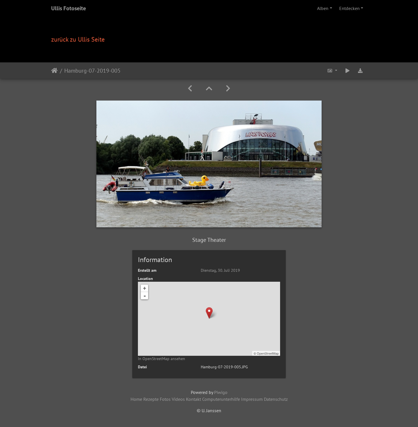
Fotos (165, 399)
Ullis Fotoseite (68, 8)
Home (136, 399)
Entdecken (349, 8)
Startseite (54, 70)
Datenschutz (276, 399)
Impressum (252, 399)
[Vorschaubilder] (209, 88)
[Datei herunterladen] (360, 70)
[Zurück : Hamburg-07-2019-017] (190, 88)
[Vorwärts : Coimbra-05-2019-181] (228, 88)
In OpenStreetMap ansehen (161, 358)
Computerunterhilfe (221, 399)
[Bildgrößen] (332, 70)
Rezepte (151, 399)
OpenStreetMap (268, 353)
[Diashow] (347, 70)
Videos (178, 399)
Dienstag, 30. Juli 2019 (220, 270)
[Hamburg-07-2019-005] (209, 313)
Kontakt (193, 399)
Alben (322, 8)
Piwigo (220, 392)
